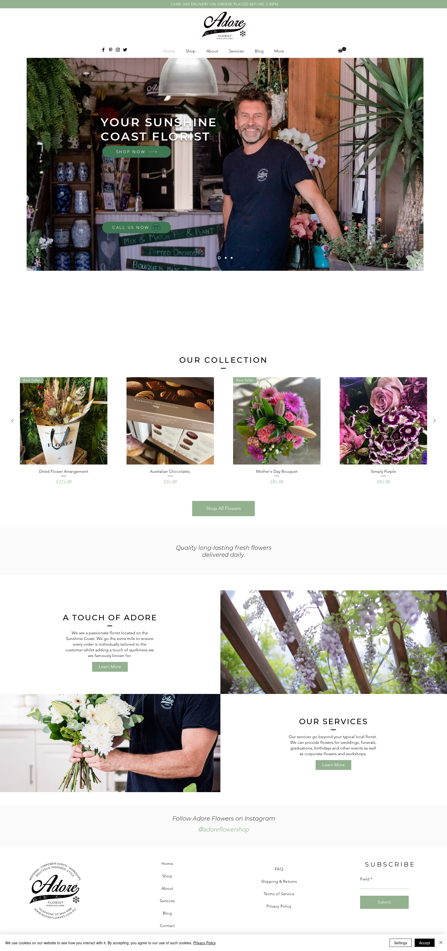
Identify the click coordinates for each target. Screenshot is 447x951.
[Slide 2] (225, 257)
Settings (400, 942)
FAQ (279, 869)
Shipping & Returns (279, 881)
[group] (223, 433)
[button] (342, 49)
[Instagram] (118, 49)
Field (364, 879)
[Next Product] (434, 420)
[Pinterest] (110, 49)
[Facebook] (103, 49)
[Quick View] (170, 421)
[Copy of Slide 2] (232, 258)
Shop (167, 875)
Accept (424, 942)
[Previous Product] (12, 420)
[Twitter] (125, 49)
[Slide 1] (219, 258)
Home (167, 863)
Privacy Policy (204, 942)
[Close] (441, 943)
